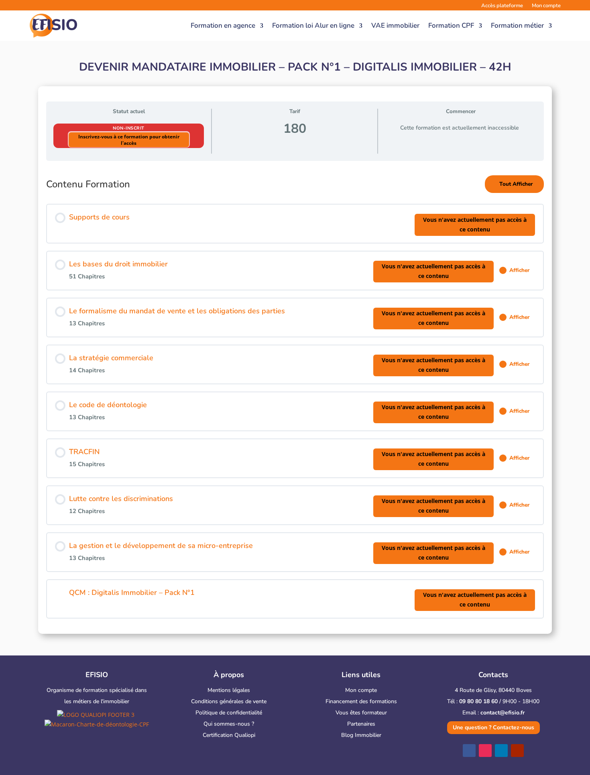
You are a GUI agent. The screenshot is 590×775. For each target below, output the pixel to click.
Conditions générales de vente (229, 701)
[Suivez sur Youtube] (517, 750)
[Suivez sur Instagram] (485, 750)
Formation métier (517, 25)
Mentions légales (229, 690)
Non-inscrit (128, 128)
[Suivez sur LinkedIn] (501, 750)
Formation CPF (451, 25)
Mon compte (361, 690)
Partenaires (361, 724)
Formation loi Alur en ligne (313, 25)
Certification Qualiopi (229, 735)
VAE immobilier (395, 25)
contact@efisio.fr (502, 712)
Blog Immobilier (361, 735)
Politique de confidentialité (228, 712)
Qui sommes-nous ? (228, 724)
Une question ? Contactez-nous (493, 727)
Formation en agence (223, 25)
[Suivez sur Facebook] (469, 750)
